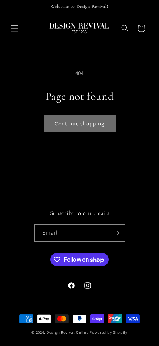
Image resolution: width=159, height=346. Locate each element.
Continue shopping (80, 123)
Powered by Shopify (108, 332)
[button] (15, 28)
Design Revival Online (68, 332)
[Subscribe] (116, 233)
